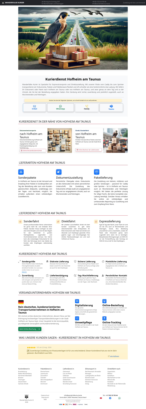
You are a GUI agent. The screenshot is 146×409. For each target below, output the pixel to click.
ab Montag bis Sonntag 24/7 (51, 2)
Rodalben (110, 382)
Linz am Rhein (67, 373)
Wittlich (109, 373)
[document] (73, 86)
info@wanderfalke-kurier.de (101, 4)
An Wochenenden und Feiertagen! (52, 4)
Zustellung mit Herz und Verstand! (134, 3)
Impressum (45, 397)
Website (24, 272)
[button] (34, 107)
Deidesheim (66, 380)
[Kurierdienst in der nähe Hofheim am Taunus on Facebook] (110, 398)
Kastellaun (110, 376)
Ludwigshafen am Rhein (93, 376)
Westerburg (89, 382)
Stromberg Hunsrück (69, 384)
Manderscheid (67, 382)
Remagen (88, 373)
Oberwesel (66, 371)
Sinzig (87, 384)
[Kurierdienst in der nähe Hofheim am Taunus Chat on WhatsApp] (119, 398)
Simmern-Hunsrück (91, 380)
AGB (45, 399)
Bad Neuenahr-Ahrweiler (93, 371)
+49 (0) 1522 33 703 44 (99, 2)
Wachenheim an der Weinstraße (113, 379)
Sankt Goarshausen (69, 378)
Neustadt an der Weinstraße (116, 384)
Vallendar (66, 376)
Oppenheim (111, 371)
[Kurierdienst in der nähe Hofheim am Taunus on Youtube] (101, 398)
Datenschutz (45, 395)
